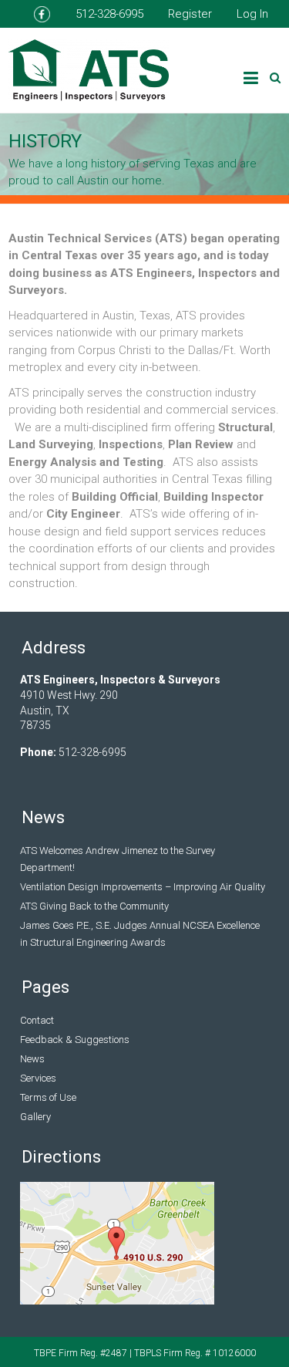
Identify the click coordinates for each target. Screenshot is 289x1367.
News (32, 1059)
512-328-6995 (109, 14)
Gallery (35, 1116)
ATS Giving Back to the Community (94, 906)
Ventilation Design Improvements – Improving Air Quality (142, 887)
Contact (37, 1020)
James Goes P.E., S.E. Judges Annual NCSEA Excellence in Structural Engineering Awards (140, 934)
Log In (252, 14)
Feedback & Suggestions (74, 1039)
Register (190, 14)
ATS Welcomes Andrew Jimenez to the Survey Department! (117, 859)
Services (38, 1078)
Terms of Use (48, 1097)
